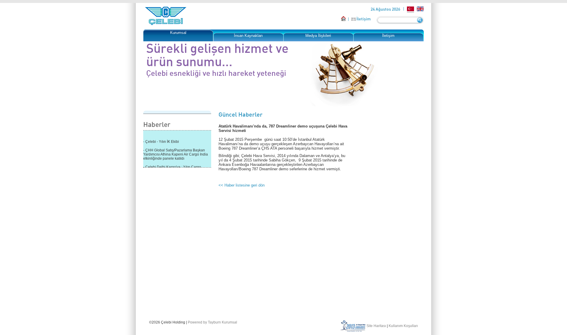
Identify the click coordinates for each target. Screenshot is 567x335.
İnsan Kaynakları (248, 35)
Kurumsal (178, 32)
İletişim (363, 18)
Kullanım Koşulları (403, 326)
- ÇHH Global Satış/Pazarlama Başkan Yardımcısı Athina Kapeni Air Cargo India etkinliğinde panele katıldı (175, 153)
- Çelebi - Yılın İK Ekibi (161, 140)
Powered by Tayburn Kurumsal (212, 322)
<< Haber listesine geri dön (242, 185)
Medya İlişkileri (318, 35)
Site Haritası (376, 326)
